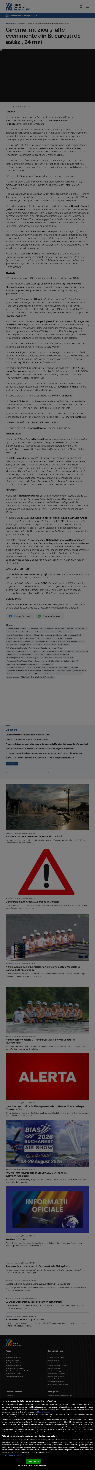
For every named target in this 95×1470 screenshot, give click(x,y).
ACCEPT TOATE (33, 1461)
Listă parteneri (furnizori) (12, 1455)
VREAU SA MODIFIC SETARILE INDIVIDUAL (33, 1466)
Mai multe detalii (43, 1412)
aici (69, 1424)
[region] (47, 1434)
